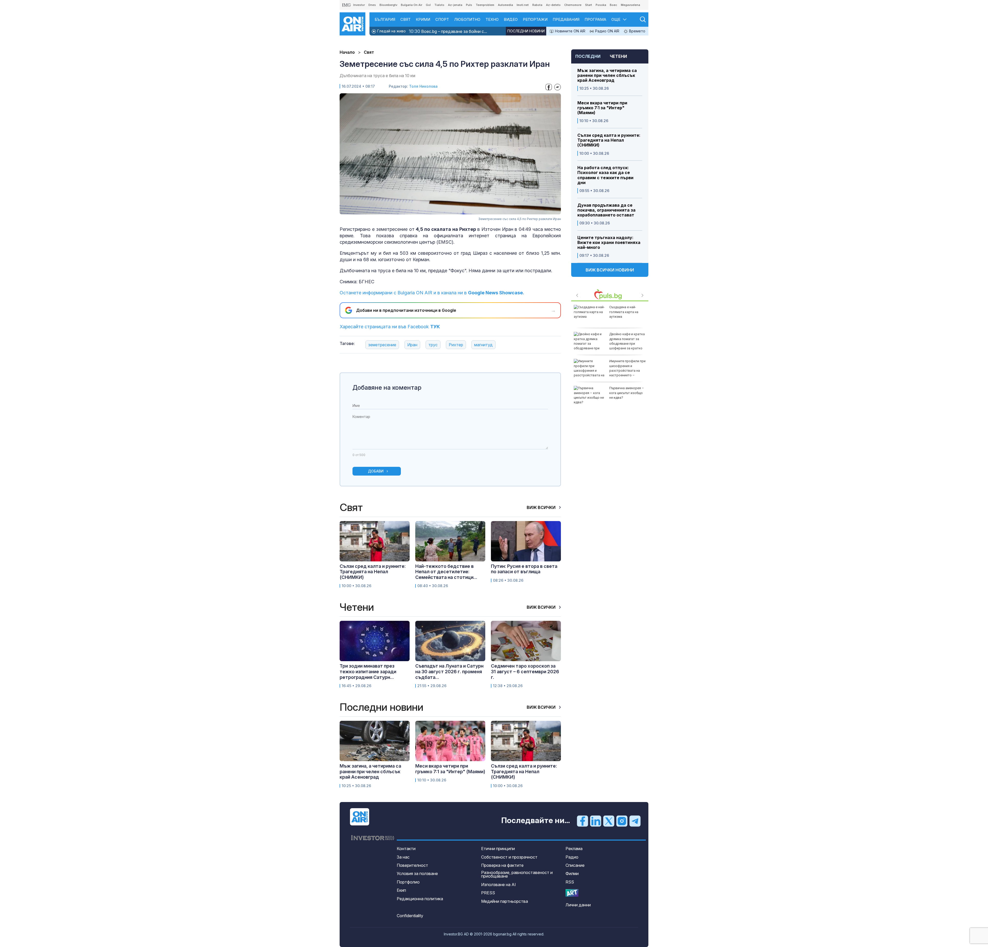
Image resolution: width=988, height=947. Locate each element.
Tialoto (439, 5)
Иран (412, 344)
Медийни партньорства (504, 901)
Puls (469, 5)
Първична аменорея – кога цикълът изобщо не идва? (626, 392)
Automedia (505, 5)
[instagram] (622, 821)
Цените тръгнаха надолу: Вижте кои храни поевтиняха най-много (608, 242)
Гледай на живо (391, 31)
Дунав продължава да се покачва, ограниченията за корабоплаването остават (606, 210)
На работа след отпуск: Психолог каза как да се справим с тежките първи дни (605, 175)
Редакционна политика (420, 898)
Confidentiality (410, 915)
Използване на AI (498, 884)
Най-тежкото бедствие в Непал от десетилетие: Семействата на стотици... (446, 571)
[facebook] (582, 821)
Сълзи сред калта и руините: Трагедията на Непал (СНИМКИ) (608, 140)
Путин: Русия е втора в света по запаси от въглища (524, 569)
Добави (376, 471)
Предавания (566, 19)
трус (433, 344)
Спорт (442, 19)
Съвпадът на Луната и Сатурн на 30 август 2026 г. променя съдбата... (449, 671)
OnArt (572, 893)
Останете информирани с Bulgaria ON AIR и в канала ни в (432, 292)
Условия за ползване (417, 873)
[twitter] (608, 821)
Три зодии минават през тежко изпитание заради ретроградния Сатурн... (368, 671)
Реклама (574, 848)
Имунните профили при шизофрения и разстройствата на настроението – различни (610, 370)
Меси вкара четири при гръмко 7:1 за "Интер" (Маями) (602, 108)
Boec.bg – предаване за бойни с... (448, 31)
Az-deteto (553, 5)
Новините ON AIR (569, 31)
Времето (636, 31)
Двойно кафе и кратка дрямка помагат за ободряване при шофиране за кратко (627, 341)
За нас (403, 857)
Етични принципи (498, 848)
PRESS (488, 893)
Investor (359, 5)
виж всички (542, 507)
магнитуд (483, 344)
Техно (492, 19)
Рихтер (456, 344)
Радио (572, 857)
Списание (575, 865)
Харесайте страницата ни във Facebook (390, 326)
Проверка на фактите (502, 865)
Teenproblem (485, 5)
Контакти (406, 848)
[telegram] (635, 821)
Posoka (601, 5)
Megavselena (630, 5)
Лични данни (578, 905)
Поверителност (412, 865)
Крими (423, 19)
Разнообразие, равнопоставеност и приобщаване (517, 874)
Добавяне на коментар (386, 387)
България (385, 19)
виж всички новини (610, 269)
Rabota (537, 5)
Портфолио (408, 882)
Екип (401, 890)
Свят (405, 19)
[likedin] (595, 821)
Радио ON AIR (606, 31)
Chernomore (572, 5)
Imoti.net (523, 5)
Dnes (372, 5)
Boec (613, 5)
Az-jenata (455, 5)
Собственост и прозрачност (509, 857)
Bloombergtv (388, 5)
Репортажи (535, 19)
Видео (511, 19)
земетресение (382, 344)
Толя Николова (423, 86)
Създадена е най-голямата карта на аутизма (623, 311)
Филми (572, 873)
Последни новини (526, 31)
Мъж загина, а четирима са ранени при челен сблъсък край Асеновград (607, 75)
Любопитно (467, 19)
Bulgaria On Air (411, 5)
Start (588, 5)
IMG (346, 5)
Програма (595, 19)
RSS (570, 882)
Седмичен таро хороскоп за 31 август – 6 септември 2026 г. (525, 671)
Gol (428, 5)
